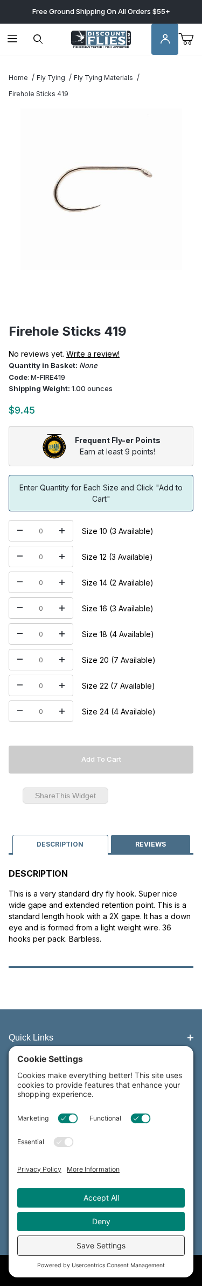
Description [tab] (60, 844)
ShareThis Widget (65, 795)
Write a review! (93, 353)
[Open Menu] (12, 39)
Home (18, 78)
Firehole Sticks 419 (38, 94)
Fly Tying (51, 78)
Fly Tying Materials (103, 78)
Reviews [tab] (150, 844)
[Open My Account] (164, 39)
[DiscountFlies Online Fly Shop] (100, 38)
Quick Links (31, 1037)
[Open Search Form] (38, 39)
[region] (101, 297)
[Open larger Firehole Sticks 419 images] (101, 189)
